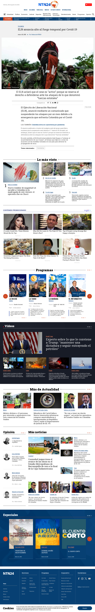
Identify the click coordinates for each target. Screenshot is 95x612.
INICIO (25, 10)
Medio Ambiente (16, 473)
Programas (81, 14)
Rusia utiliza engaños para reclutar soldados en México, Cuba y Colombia (18, 459)
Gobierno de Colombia (69, 410)
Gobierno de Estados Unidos (41, 410)
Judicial (31, 14)
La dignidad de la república (17, 441)
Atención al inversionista (66, 583)
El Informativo (75, 299)
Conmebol (30, 456)
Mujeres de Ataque (51, 590)
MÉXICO (47, 10)
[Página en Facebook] (79, 579)
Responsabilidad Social (66, 578)
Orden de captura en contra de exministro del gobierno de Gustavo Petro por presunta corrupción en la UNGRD (81, 500)
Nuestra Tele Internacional (47, 14)
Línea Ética (63, 594)
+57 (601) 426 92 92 (85, 587)
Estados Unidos (7, 370)
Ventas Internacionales (66, 591)
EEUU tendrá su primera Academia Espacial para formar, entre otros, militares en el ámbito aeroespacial (13, 375)
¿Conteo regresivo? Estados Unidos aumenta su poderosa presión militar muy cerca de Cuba (18, 313)
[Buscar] (93, 14)
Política (17, 14)
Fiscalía (74, 178)
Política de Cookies (45, 609)
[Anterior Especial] (5, 539)
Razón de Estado (45, 594)
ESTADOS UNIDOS (55, 10)
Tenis (75, 468)
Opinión (88, 14)
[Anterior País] (91, 18)
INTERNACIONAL (66, 10)
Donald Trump (68, 18)
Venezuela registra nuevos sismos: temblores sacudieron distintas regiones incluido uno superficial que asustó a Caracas (82, 197)
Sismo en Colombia (12, 184)
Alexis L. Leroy (17, 484)
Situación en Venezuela (17, 492)
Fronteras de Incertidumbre (20, 552)
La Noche (13, 299)
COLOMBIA (32, 10)
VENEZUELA (40, 10)
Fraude (50, 370)
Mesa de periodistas (44, 590)
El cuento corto (74, 551)
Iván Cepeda (60, 18)
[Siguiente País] (91, 19)
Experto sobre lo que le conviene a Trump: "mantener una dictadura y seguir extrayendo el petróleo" (68, 344)
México (5, 410)
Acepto (85, 608)
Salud (74, 14)
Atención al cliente (65, 580)
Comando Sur (53, 494)
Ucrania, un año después (47, 552)
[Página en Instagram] (82, 579)
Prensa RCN (63, 596)
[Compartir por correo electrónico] (55, 103)
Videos (9, 326)
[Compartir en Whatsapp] (57, 103)
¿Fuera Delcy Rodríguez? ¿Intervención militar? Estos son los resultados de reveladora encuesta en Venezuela (76, 313)
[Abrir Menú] (4, 14)
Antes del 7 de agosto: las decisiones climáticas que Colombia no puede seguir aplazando (19, 478)
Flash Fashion (52, 580)
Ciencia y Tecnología (56, 14)
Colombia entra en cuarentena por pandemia (48, 125)
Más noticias (37, 432)
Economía (24, 14)
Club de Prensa (52, 578)
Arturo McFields (16, 454)
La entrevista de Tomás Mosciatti (45, 584)
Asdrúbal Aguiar (16, 438)
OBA (62, 599)
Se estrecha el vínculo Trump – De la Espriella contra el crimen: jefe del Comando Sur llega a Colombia (60, 500)
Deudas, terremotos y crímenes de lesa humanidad (18, 496)
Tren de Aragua (49, 192)
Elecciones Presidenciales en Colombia (21, 18)
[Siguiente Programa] (89, 296)
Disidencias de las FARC (80, 18)
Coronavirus (21, 26)
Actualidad (10, 14)
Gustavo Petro (37, 18)
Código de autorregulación (66, 588)
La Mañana (53, 299)
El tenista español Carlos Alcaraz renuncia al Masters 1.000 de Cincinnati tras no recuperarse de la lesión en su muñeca (82, 474)
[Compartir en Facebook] (48, 103)
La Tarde (32, 299)
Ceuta (27, 370)
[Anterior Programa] (5, 296)
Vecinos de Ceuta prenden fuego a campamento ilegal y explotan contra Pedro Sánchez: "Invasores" (35, 375)
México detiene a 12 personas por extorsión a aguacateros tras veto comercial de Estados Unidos (17, 416)
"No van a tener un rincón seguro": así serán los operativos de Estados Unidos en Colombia (77, 415)
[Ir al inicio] (10, 576)
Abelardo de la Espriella (48, 18)
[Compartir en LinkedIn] (53, 103)
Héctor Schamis (18, 501)
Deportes (38, 14)
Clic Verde (44, 578)
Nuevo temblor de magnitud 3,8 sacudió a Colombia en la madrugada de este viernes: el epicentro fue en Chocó (22, 191)
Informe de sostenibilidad (66, 586)
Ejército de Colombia (50, 178)
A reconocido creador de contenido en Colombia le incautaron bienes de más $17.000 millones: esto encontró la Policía (82, 183)
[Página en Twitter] (86, 579)
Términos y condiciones (54, 606)
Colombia (5, 588)
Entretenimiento (66, 14)
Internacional (6, 599)
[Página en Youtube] (89, 579)
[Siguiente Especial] (89, 539)
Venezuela (74, 192)
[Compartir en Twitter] (50, 103)
